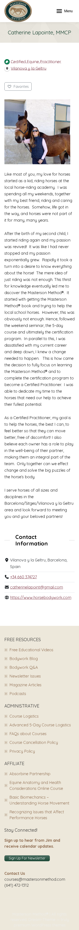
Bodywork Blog (23, 658)
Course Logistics (24, 716)
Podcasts (17, 693)
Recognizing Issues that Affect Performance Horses (36, 814)
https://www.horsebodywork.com (40, 597)
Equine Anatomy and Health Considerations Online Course (36, 785)
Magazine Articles (25, 684)
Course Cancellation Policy (33, 742)
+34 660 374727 (23, 576)
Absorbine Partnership (29, 773)
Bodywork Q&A (23, 667)
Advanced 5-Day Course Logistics (40, 724)
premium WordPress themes (40, 925)
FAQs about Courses (28, 733)
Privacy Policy (22, 751)
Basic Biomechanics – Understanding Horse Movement (39, 800)
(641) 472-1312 (16, 885)
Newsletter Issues (25, 676)
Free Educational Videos (31, 649)
